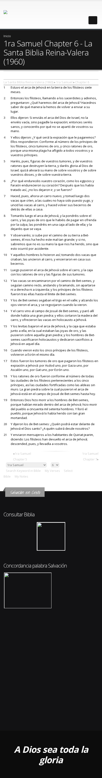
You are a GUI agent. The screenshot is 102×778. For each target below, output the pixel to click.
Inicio (7, 36)
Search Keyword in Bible (23, 471)
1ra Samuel (64, 82)
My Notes (21, 476)
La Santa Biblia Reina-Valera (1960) (28, 82)
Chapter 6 (82, 82)
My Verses (52, 471)
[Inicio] (16, 14)
